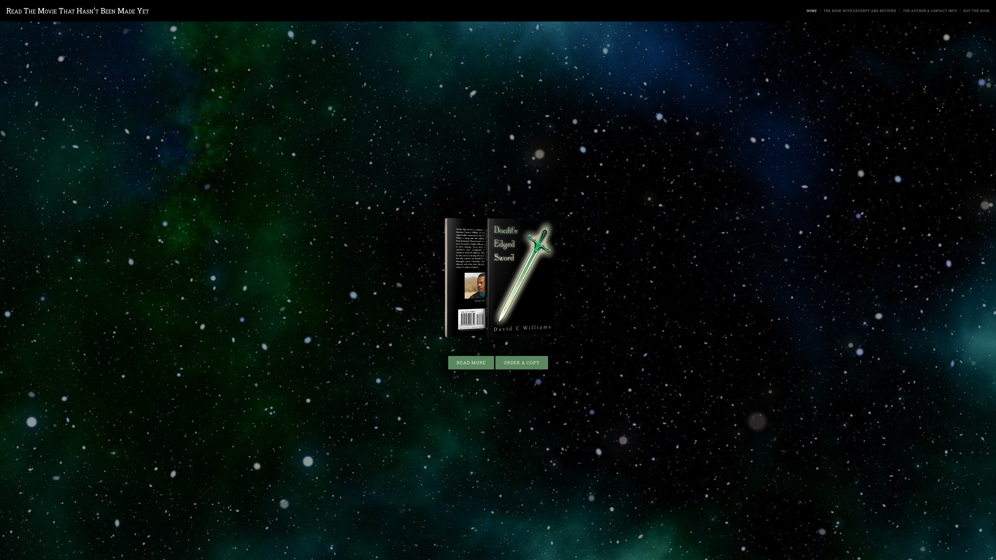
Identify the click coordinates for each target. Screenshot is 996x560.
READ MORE (471, 363)
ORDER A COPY (522, 363)
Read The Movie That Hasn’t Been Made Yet (77, 10)
